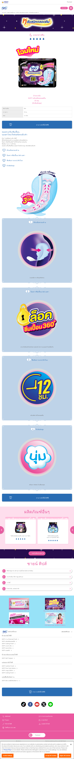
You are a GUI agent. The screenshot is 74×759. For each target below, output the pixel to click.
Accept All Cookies (50, 755)
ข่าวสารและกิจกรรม (47, 716)
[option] (26, 530)
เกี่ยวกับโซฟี (8, 724)
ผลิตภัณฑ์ (64, 8)
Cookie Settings (7, 755)
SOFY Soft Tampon (7, 658)
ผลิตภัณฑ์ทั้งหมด (66, 631)
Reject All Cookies (65, 755)
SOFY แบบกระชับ (7, 646)
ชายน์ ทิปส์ (44, 720)
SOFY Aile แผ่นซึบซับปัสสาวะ (10, 680)
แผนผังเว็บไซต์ (45, 724)
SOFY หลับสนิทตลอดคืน (8, 641)
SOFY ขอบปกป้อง (7, 648)
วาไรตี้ (8, 582)
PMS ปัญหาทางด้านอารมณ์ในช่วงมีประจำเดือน (20, 570)
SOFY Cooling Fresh (8, 643)
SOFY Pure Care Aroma (9, 668)
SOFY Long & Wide (7, 670)
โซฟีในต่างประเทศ (10, 727)
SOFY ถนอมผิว (6, 650)
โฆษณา (7, 720)
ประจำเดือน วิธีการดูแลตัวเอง (15, 576)
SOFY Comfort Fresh (8, 666)
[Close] (71, 744)
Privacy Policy (7, 749)
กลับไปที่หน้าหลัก (37, 553)
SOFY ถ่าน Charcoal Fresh (9, 639)
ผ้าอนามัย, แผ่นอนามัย (13, 588)
